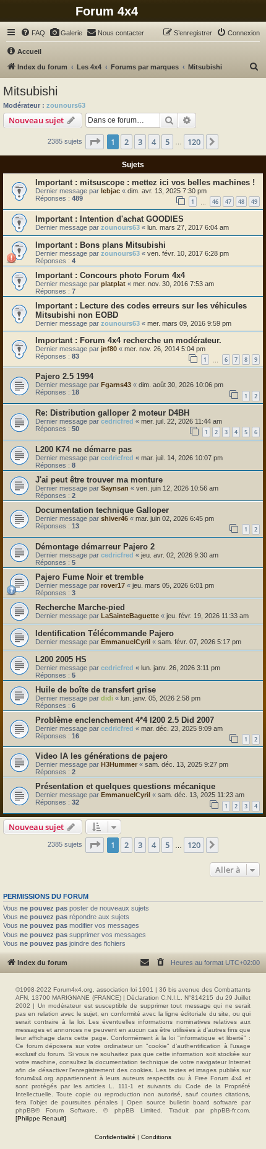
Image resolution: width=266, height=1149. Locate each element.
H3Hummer (119, 764)
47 (228, 202)
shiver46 (114, 518)
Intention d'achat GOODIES (132, 219)
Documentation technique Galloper (102, 510)
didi (107, 698)
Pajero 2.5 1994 (64, 376)
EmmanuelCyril (125, 641)
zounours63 (65, 105)
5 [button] (167, 141)
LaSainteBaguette (130, 615)
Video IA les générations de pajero (101, 756)
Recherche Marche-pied (80, 607)
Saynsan (115, 488)
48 (241, 202)
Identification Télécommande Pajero (104, 633)
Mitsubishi (30, 91)
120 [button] (193, 141)
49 (254, 202)
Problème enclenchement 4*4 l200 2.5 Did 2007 (124, 720)
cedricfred (117, 421)
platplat (113, 283)
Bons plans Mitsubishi (123, 245)
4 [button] (154, 141)
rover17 (113, 585)
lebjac (110, 190)
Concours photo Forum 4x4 (132, 275)
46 (215, 202)
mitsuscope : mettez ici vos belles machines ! (167, 182)
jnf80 (109, 348)
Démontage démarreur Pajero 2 (95, 546)
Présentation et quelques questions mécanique (125, 786)
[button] (94, 141)
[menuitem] (32, 32)
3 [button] (140, 141)
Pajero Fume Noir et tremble (89, 577)
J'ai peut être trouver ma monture (99, 479)
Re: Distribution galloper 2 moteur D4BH (112, 412)
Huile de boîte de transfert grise (95, 689)
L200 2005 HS (61, 659)
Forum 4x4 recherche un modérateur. (150, 340)
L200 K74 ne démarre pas (83, 449)
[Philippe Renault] (40, 1118)
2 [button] (126, 141)
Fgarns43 (116, 384)
